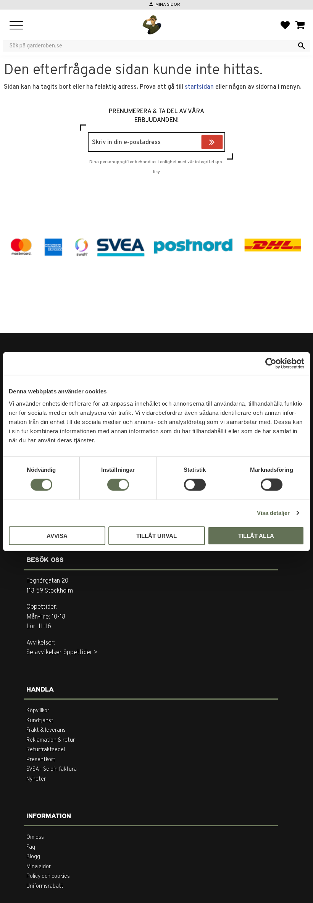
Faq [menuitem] (30, 847)
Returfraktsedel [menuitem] (45, 750)
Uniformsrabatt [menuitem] (44, 886)
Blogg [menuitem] (33, 857)
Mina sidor (167, 5)
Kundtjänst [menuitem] (39, 720)
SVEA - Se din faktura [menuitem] (51, 769)
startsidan (199, 87)
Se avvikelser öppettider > (62, 652)
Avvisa (57, 535)
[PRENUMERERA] (221, 143)
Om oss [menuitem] (35, 837)
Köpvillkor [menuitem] (37, 711)
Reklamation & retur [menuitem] (50, 740)
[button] (16, 25)
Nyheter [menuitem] (36, 779)
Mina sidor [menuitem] (38, 867)
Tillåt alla (256, 535)
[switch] (118, 485)
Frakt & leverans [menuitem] (46, 730)
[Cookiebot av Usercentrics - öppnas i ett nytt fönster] (270, 363)
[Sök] (302, 46)
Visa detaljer (273, 513)
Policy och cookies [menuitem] (48, 876)
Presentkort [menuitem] (40, 759)
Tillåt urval (156, 535)
